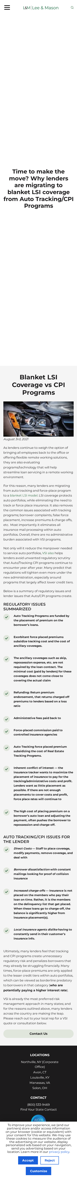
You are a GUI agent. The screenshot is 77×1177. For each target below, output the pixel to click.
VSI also (48, 553)
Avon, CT (39, 1072)
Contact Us (38, 1034)
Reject (50, 1160)
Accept (28, 1160)
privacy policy (59, 1152)
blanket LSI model (24, 495)
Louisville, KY (39, 1077)
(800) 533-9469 (38, 1104)
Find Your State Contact (38, 1109)
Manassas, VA (40, 1083)
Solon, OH (39, 1088)
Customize (38, 1171)
